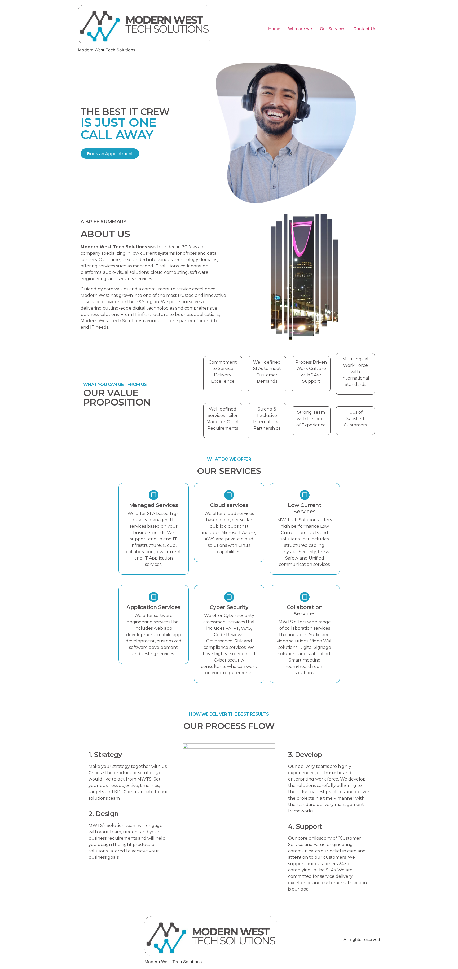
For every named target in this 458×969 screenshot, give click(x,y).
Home (274, 28)
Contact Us (364, 28)
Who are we (300, 28)
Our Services (332, 28)
